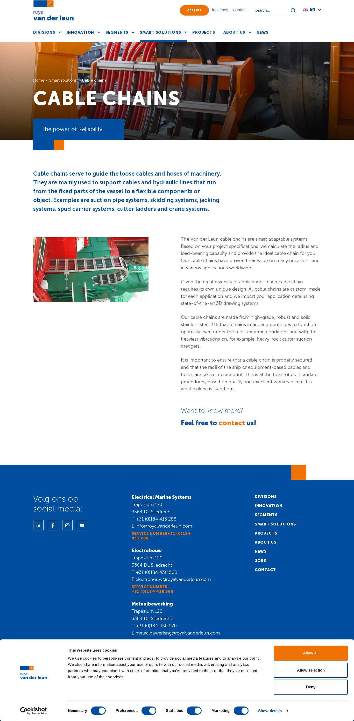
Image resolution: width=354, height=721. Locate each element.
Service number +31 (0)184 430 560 (153, 589)
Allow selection (311, 670)
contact (232, 423)
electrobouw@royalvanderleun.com (173, 579)
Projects (266, 533)
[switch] (148, 710)
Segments (266, 515)
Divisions (266, 496)
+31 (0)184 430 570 (156, 625)
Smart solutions (275, 524)
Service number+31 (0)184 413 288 (161, 535)
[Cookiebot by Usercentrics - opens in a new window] (33, 711)
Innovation (268, 505)
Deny (310, 687)
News (261, 551)
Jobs (260, 560)
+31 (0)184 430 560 (156, 572)
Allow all (310, 653)
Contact (265, 569)
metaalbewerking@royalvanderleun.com (178, 633)
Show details (270, 711)
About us (266, 542)
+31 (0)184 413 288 (156, 519)
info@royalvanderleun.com (164, 526)
